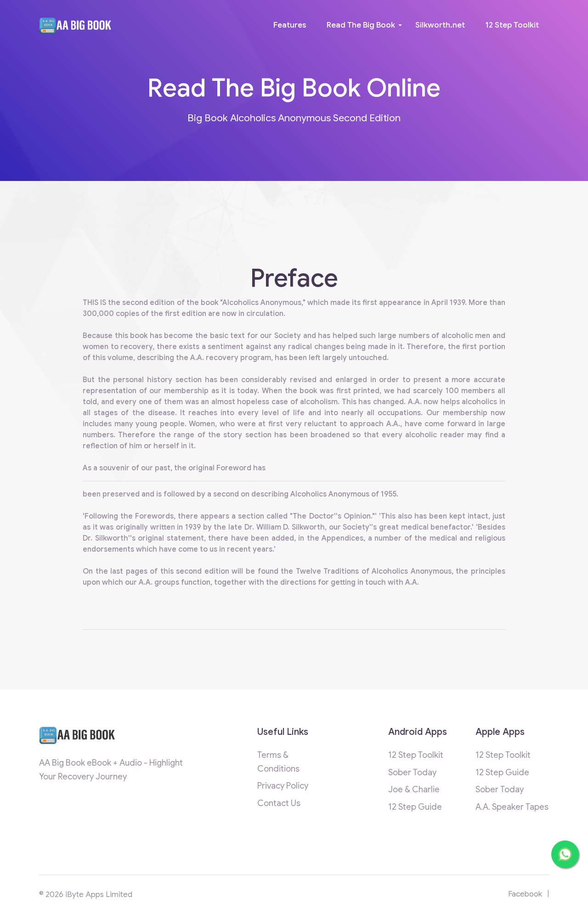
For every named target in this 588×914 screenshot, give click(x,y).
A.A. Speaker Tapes (511, 806)
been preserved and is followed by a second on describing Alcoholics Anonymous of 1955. (240, 494)
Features (289, 25)
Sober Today (412, 772)
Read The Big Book (361, 25)
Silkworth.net (440, 25)
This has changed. (375, 401)
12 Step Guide (415, 806)
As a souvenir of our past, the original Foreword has (174, 468)
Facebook (525, 894)
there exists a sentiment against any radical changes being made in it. (282, 346)
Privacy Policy (282, 785)
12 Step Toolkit (512, 25)
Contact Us (278, 803)
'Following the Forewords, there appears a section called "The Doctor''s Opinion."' (231, 516)
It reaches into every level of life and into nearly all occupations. (303, 413)
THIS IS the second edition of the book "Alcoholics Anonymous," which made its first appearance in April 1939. (276, 302)
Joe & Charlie (414, 789)
